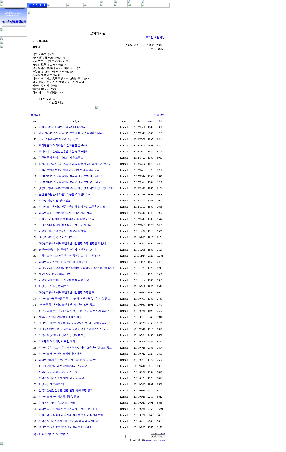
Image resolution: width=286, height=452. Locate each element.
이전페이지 (48, 434)
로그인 (149, 37)
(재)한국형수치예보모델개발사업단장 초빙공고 (66, 292)
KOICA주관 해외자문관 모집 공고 (58, 139)
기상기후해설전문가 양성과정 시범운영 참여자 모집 (69, 169)
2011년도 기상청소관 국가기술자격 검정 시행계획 (68, 408)
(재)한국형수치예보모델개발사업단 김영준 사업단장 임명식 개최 (77, 188)
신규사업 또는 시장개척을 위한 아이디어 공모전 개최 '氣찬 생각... (77, 310)
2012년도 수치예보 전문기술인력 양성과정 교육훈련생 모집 (73, 206)
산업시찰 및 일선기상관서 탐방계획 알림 (62, 335)
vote (150, 121)
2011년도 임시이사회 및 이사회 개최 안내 (63, 261)
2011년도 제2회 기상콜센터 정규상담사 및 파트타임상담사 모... (75, 323)
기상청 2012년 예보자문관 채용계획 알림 (62, 231)
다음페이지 (62, 434)
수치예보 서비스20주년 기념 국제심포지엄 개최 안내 (69, 255)
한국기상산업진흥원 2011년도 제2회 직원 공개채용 (68, 421)
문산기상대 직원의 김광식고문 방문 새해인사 (65, 225)
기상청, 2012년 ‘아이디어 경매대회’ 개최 (62, 127)
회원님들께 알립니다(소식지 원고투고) (61, 157)
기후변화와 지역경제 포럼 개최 (57, 341)
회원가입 (159, 37)
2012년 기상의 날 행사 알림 (55, 200)
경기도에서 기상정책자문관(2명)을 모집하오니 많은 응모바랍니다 (77, 267)
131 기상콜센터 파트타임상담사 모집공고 (63, 365)
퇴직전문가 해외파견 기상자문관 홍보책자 (63, 145)
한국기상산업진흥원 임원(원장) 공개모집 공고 (66, 390)
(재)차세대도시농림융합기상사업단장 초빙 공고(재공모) (71, 176)
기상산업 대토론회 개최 (53, 384)
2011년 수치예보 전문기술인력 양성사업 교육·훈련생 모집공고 (75, 347)
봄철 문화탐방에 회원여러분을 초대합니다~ (64, 194)
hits (160, 121)
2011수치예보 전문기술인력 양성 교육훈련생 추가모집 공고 (73, 329)
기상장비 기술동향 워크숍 (54, 286)
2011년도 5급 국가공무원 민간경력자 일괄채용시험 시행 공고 (74, 298)
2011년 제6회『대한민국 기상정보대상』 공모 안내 (68, 359)
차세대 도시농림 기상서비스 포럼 (58, 372)
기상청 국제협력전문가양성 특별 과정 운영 (64, 280)
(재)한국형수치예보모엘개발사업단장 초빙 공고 (67, 304)
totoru (162, 440)
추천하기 (36, 115)
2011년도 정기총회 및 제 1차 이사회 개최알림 (65, 427)
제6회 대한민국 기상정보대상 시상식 (60, 316)
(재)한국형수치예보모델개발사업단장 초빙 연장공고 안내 (72, 243)
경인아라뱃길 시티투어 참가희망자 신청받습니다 (67, 249)
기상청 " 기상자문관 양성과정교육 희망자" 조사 (67, 218)
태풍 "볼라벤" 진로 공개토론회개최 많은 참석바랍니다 (71, 133)
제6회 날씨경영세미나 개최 (55, 274)
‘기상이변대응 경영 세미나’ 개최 (57, 237)
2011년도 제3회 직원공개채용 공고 (59, 396)
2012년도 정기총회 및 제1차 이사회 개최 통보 (65, 212)
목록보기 (159, 115)
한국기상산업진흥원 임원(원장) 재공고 (61, 378)
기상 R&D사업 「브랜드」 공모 (57, 402)
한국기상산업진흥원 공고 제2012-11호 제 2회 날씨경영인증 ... (74, 163)
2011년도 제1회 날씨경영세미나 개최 (60, 353)
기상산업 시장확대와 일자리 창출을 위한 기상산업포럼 (71, 414)
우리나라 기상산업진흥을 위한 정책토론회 (63, 151)
